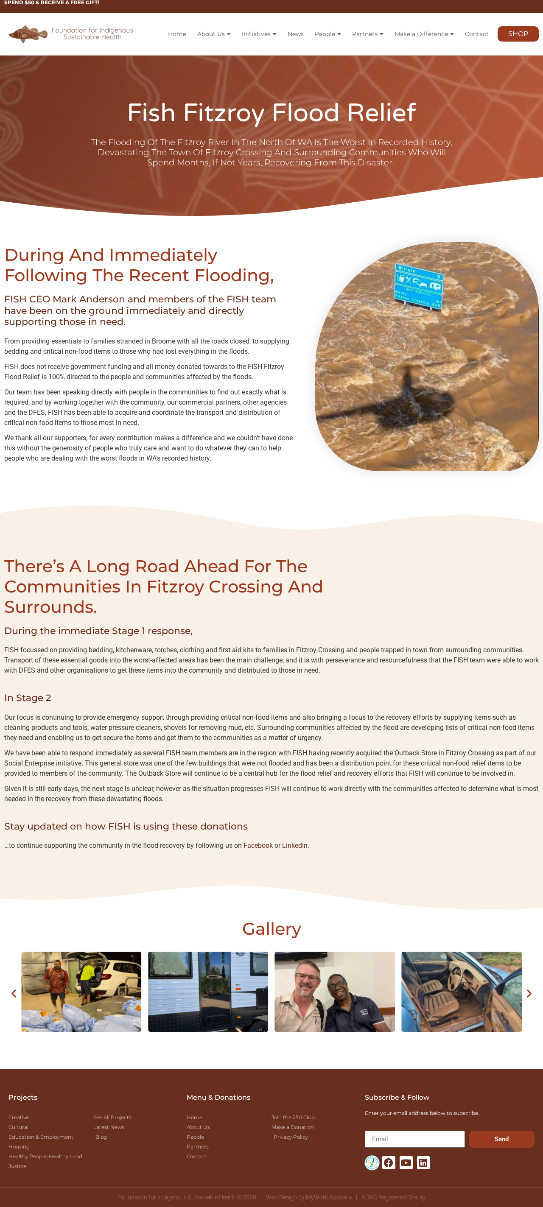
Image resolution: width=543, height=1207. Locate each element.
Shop (518, 34)
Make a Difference (421, 34)
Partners (365, 34)
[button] (13, 993)
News (296, 34)
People (325, 34)
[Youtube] (406, 1162)
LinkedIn (295, 845)
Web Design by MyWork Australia (309, 1197)
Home (177, 34)
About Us (211, 34)
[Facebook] (388, 1162)
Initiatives (256, 34)
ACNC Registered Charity (393, 1197)
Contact (477, 34)
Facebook (258, 845)
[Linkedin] (423, 1162)
